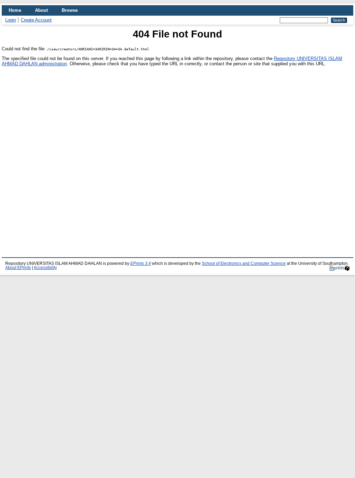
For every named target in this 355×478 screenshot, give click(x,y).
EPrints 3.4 (140, 263)
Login (10, 20)
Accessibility (45, 268)
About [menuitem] (41, 10)
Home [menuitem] (15, 10)
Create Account (36, 20)
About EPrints (18, 268)
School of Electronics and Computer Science (244, 263)
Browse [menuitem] (70, 10)
